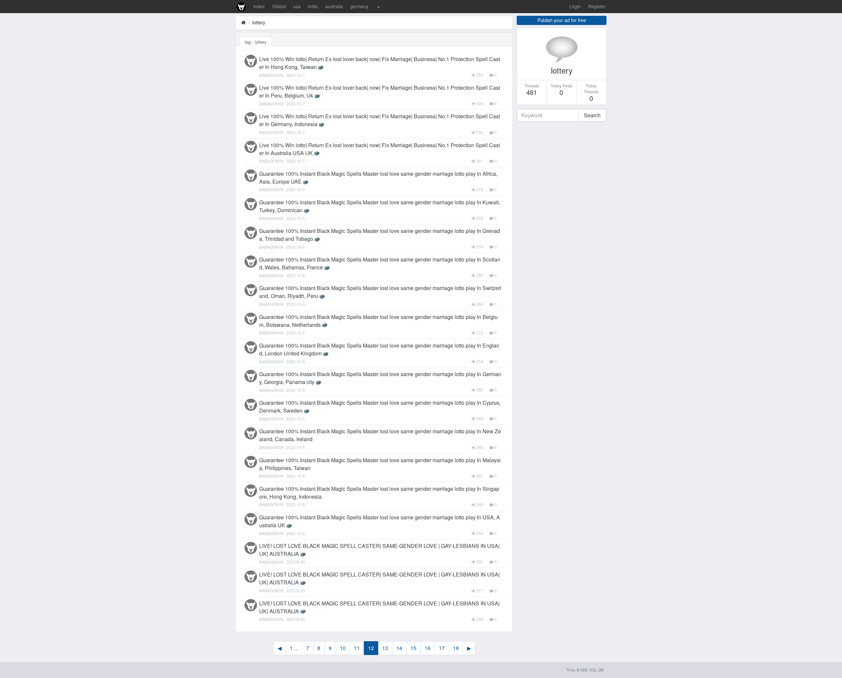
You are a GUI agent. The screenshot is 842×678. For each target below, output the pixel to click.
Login (575, 6)
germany (359, 6)
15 (413, 648)
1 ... (294, 648)
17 (442, 648)
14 (399, 648)
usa (297, 6)
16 (428, 648)
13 (385, 648)
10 (343, 648)
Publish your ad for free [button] (561, 20)
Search (592, 115)
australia (334, 6)
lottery (258, 22)
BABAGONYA (271, 75)
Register (597, 6)
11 (357, 648)
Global (279, 6)
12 (371, 648)
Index (259, 6)
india (313, 6)
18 (456, 648)
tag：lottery (255, 42)
